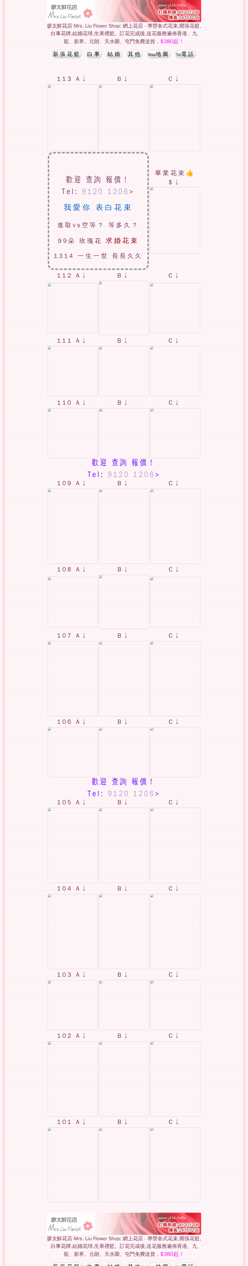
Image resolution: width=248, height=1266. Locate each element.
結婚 (114, 54)
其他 (135, 54)
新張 (67, 54)
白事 (94, 54)
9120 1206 (106, 192)
